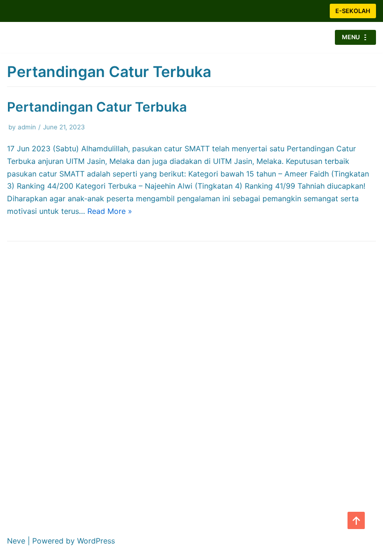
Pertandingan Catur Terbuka (97, 107)
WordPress (96, 540)
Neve (16, 540)
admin (27, 127)
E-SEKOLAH (352, 10)
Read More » (109, 211)
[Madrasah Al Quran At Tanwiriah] (35, 37)
